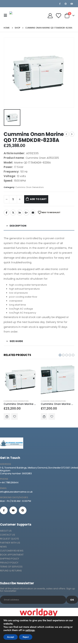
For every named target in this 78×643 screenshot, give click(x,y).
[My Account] (50, 15)
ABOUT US (6, 530)
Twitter (13, 212)
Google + (26, 212)
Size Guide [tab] (16, 341)
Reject (26, 637)
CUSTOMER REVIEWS (11, 550)
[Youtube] (71, 3)
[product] (20, 380)
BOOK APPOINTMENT (12, 554)
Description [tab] (18, 225)
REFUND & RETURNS (11, 570)
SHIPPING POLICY (9, 558)
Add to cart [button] (7, 416)
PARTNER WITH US (10, 542)
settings (30, 630)
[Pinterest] (65, 3)
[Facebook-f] (4, 510)
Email (33, 212)
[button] (60, 355)
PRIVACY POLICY (9, 562)
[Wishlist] (58, 15)
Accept (10, 637)
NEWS (3, 546)
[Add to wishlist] (14, 416)
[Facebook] (59, 3)
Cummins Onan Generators (29, 187)
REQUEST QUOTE (9, 538)
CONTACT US (7, 534)
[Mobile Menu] (6, 15)
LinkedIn (20, 212)
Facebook (6, 212)
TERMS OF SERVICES (11, 566)
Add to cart (38, 199)
